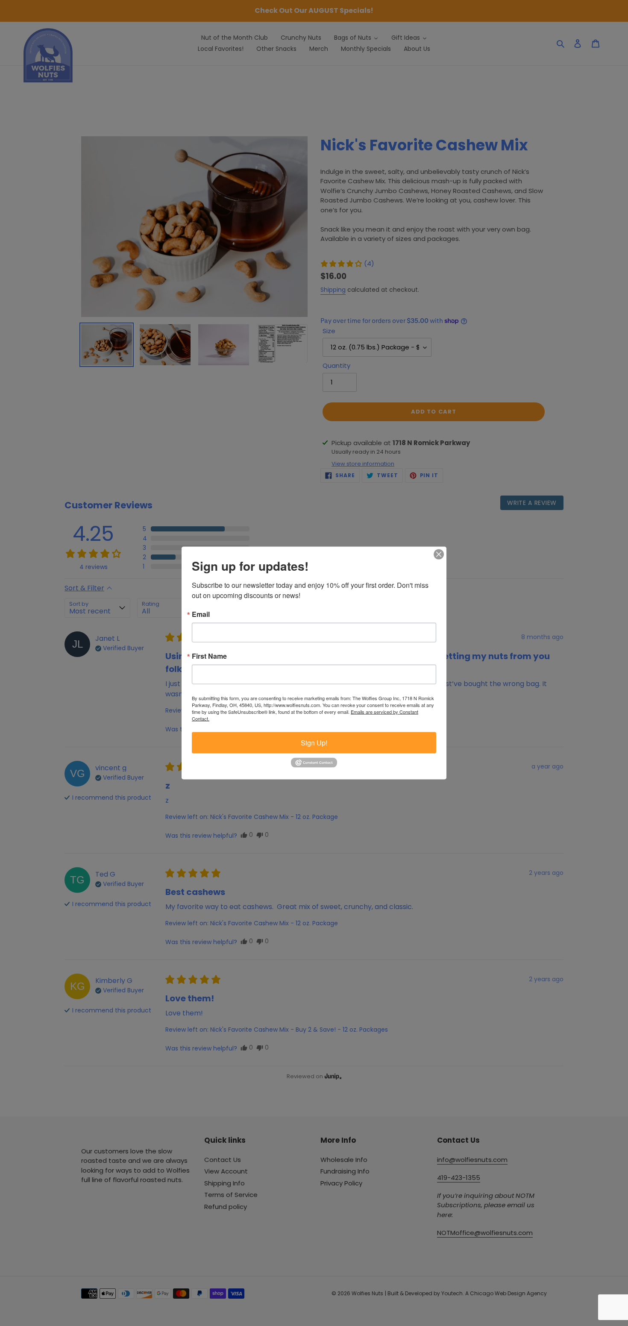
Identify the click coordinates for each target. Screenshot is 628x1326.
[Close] (439, 554)
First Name (209, 656)
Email (201, 614)
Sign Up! (314, 743)
